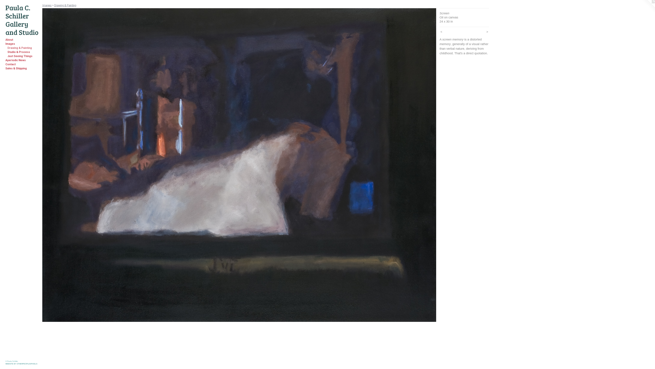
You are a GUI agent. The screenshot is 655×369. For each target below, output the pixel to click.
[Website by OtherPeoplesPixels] (648, 7)
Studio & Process (19, 52)
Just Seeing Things (20, 56)
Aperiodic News (15, 60)
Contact (10, 64)
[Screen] (239, 165)
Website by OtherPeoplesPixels (21, 364)
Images (10, 43)
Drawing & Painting (20, 48)
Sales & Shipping (16, 68)
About (9, 39)
